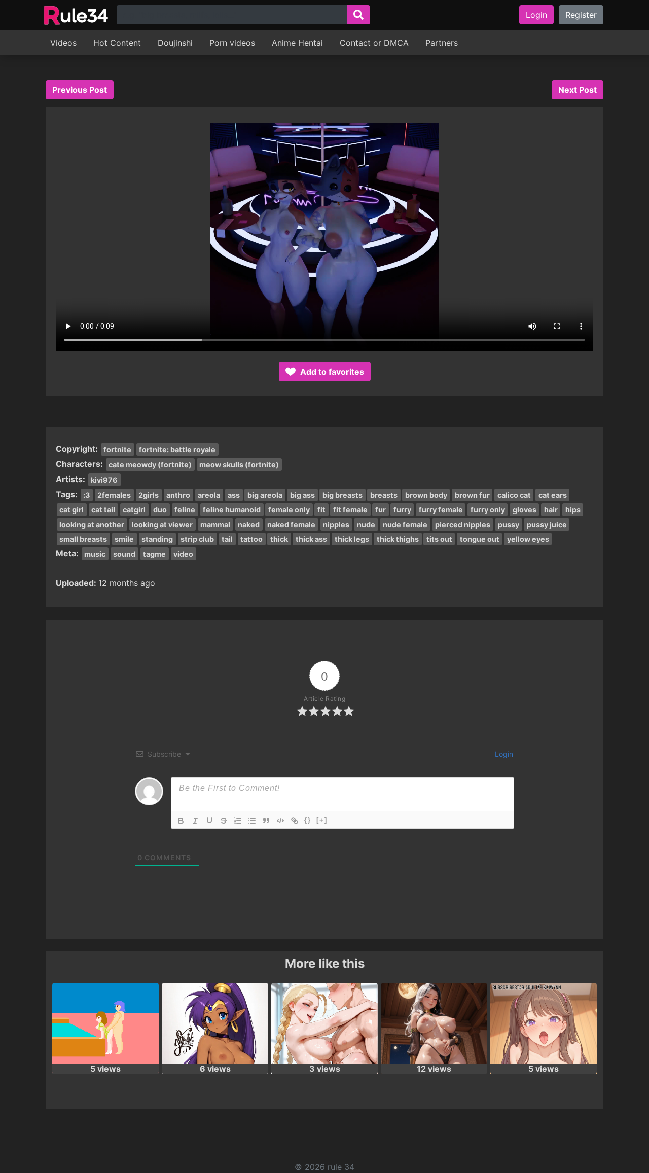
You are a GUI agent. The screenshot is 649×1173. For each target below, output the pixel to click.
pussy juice (547, 524)
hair (551, 509)
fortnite (117, 449)
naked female (291, 524)
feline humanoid (232, 509)
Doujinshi (175, 43)
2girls (148, 495)
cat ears (552, 495)
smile (124, 539)
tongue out (479, 539)
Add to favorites (331, 371)
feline (184, 509)
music (94, 553)
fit (321, 509)
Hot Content (117, 43)
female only (289, 509)
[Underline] (209, 821)
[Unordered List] (252, 821)
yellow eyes (528, 539)
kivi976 (104, 479)
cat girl (71, 509)
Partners (441, 43)
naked (249, 524)
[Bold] (181, 821)
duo (160, 509)
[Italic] (195, 821)
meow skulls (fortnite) (239, 464)
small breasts (83, 539)
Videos (63, 43)
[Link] (294, 821)
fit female (350, 509)
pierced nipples (462, 524)
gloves (524, 509)
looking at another (91, 524)
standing (157, 539)
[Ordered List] (238, 821)
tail (227, 539)
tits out (439, 539)
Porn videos (232, 43)
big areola (264, 495)
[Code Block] (280, 821)
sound (124, 553)
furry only (488, 509)
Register (581, 15)
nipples (336, 524)
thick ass (311, 539)
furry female (441, 509)
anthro (178, 495)
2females (114, 495)
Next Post (577, 90)
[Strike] (224, 821)
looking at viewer (162, 524)
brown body (426, 495)
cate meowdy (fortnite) (150, 464)
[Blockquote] (266, 821)
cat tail (103, 509)
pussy (508, 524)
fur (380, 509)
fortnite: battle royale (177, 449)
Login (536, 15)
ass (234, 495)
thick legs (352, 539)
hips (573, 509)
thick (279, 539)
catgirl (134, 509)
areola (209, 495)
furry (402, 509)
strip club (197, 539)
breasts (384, 495)
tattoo (251, 539)
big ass (302, 495)
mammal (215, 524)
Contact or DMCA (374, 43)
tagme (154, 553)
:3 (86, 495)
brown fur (472, 495)
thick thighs (398, 539)
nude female (405, 524)
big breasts (342, 495)
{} (307, 820)
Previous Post (79, 90)
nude (366, 524)
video (183, 553)
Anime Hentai (297, 43)
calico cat (514, 495)
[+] (322, 820)
